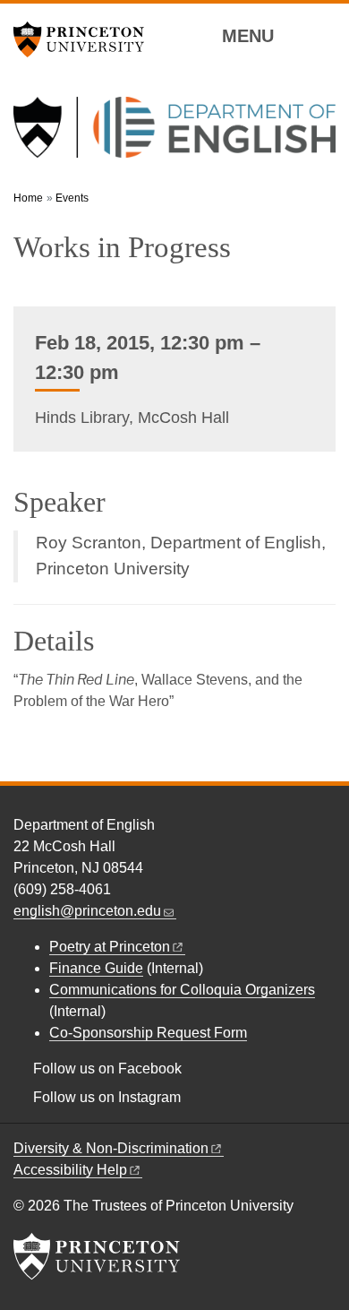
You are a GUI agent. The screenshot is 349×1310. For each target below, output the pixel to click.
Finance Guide (96, 968)
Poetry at (109, 946)
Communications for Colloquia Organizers (182, 989)
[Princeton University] (85, 39)
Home (28, 198)
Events (72, 198)
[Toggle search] (324, 35)
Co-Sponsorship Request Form (148, 1032)
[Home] (174, 134)
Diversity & (111, 1148)
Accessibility (70, 1169)
